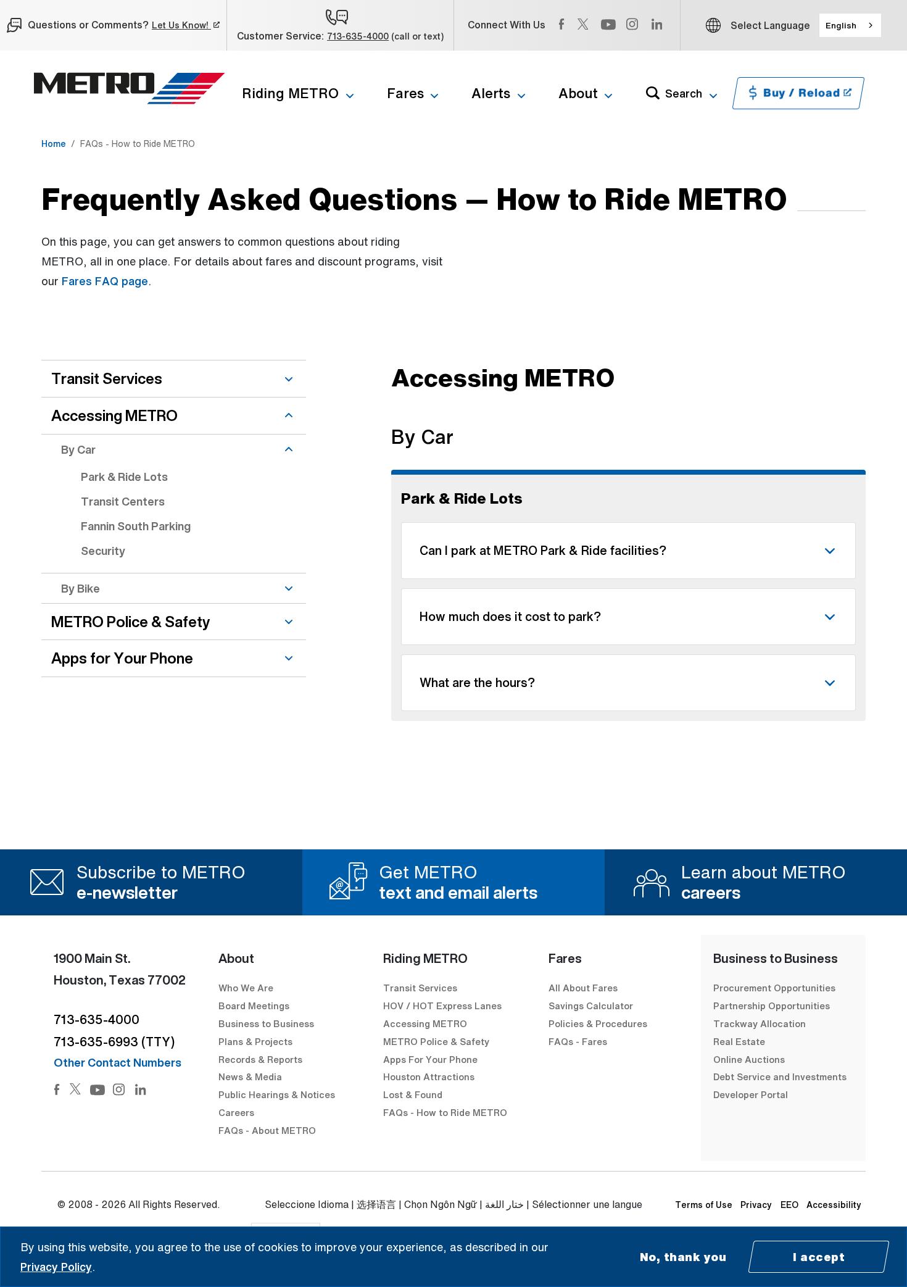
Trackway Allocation (759, 1023)
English (841, 25)
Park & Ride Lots (124, 477)
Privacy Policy (56, 1267)
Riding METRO (290, 93)
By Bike (80, 588)
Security (103, 551)
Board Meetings (253, 1005)
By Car (78, 449)
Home (53, 143)
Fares (405, 93)
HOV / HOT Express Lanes (442, 1005)
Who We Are (245, 987)
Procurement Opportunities (774, 987)
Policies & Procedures (598, 1023)
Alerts (490, 93)
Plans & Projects (256, 1041)
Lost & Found (412, 1094)
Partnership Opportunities (771, 1005)
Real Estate (739, 1041)
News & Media (250, 1076)
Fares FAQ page (105, 281)
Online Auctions (749, 1059)
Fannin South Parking (136, 526)
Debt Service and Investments (780, 1076)
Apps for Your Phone (122, 658)
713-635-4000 (358, 36)
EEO (789, 1204)
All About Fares (583, 987)
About (578, 93)
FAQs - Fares (578, 1041)
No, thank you (683, 1257)
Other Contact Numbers (117, 1062)
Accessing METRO (114, 415)
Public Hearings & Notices (276, 1094)
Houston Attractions (428, 1076)
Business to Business (266, 1023)
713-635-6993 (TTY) (114, 1042)
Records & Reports (260, 1059)
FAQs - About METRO (267, 1130)
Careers (236, 1112)
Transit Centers (123, 501)
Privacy (756, 1204)
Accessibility (833, 1204)
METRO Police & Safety (130, 621)
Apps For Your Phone (430, 1059)
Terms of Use (703, 1204)
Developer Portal (750, 1094)
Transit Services (106, 378)
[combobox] (850, 25)
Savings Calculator (591, 1005)
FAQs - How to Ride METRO (445, 1112)
